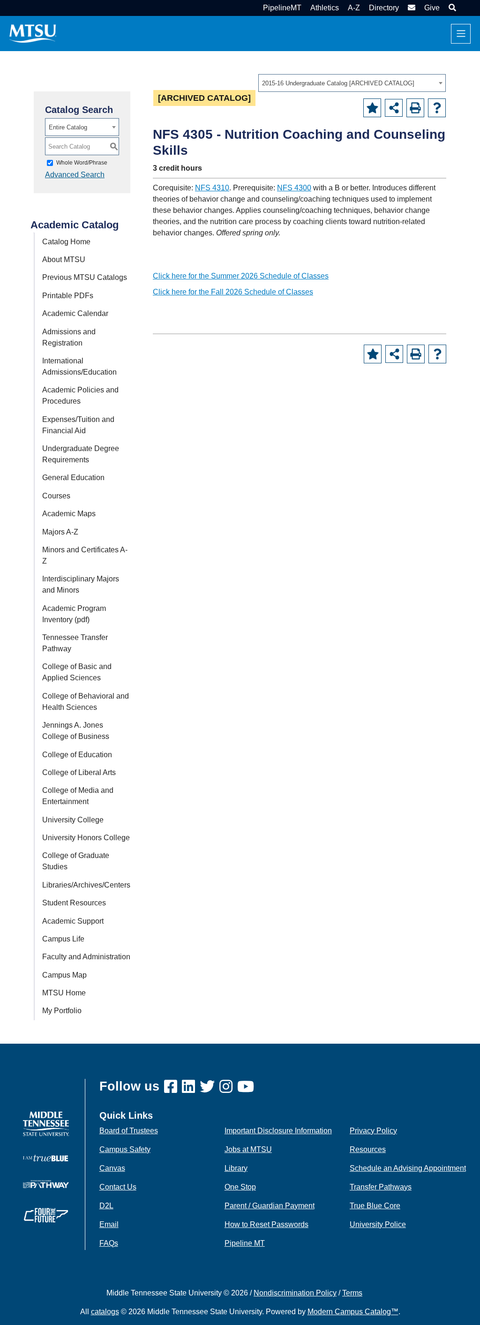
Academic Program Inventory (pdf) (74, 614)
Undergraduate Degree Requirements (80, 454)
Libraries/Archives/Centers (86, 885)
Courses (56, 496)
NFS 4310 (212, 188)
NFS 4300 (294, 188)
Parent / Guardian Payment (270, 1206)
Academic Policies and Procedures (80, 395)
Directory (384, 8)
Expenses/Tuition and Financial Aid (78, 425)
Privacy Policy (373, 1131)
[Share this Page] (394, 108)
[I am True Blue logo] (45, 1157)
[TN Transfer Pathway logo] (45, 1183)
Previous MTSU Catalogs (84, 277)
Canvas (112, 1168)
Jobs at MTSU (248, 1149)
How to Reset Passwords (266, 1224)
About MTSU (63, 259)
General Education (73, 478)
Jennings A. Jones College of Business (75, 730)
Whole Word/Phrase (81, 162)
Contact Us (117, 1187)
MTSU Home (64, 993)
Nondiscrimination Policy (295, 1293)
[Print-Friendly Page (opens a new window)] (415, 107)
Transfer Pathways (381, 1187)
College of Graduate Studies (75, 861)
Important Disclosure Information (278, 1131)
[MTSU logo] (45, 1123)
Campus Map (64, 975)
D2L (106, 1206)
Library (236, 1168)
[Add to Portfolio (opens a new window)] (372, 107)
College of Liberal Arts (79, 772)
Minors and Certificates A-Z (85, 555)
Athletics (324, 8)
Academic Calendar (75, 313)
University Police (378, 1224)
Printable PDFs (67, 296)
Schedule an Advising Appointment (408, 1168)
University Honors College (86, 838)
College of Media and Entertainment (77, 796)
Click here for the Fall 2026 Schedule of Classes (233, 292)
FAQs (108, 1243)
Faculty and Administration (86, 957)
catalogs (105, 1312)
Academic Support (73, 921)
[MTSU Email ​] (410, 8)
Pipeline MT (245, 1243)
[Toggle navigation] (461, 34)
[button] (451, 8)
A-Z (354, 8)
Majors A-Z (60, 532)
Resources (368, 1149)
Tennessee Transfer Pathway (75, 643)
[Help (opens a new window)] (437, 107)
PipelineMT (282, 8)
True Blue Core (375, 1206)
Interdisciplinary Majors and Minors (80, 584)
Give (432, 8)
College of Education (77, 755)
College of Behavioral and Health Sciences (85, 701)
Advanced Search (75, 175)
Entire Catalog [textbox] (68, 127)
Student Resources (74, 903)
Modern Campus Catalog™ (353, 1312)
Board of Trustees (128, 1131)
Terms (352, 1293)
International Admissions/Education (79, 366)
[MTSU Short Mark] (32, 33)
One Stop (240, 1187)
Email (109, 1224)
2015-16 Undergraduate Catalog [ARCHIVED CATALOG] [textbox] (338, 83)
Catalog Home (66, 242)
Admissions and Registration (69, 337)
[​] (173, 1087)
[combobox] (352, 83)
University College (73, 820)
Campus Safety (124, 1149)
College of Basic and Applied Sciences (77, 672)
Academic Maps (69, 514)
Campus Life (63, 939)
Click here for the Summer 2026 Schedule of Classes (241, 276)
